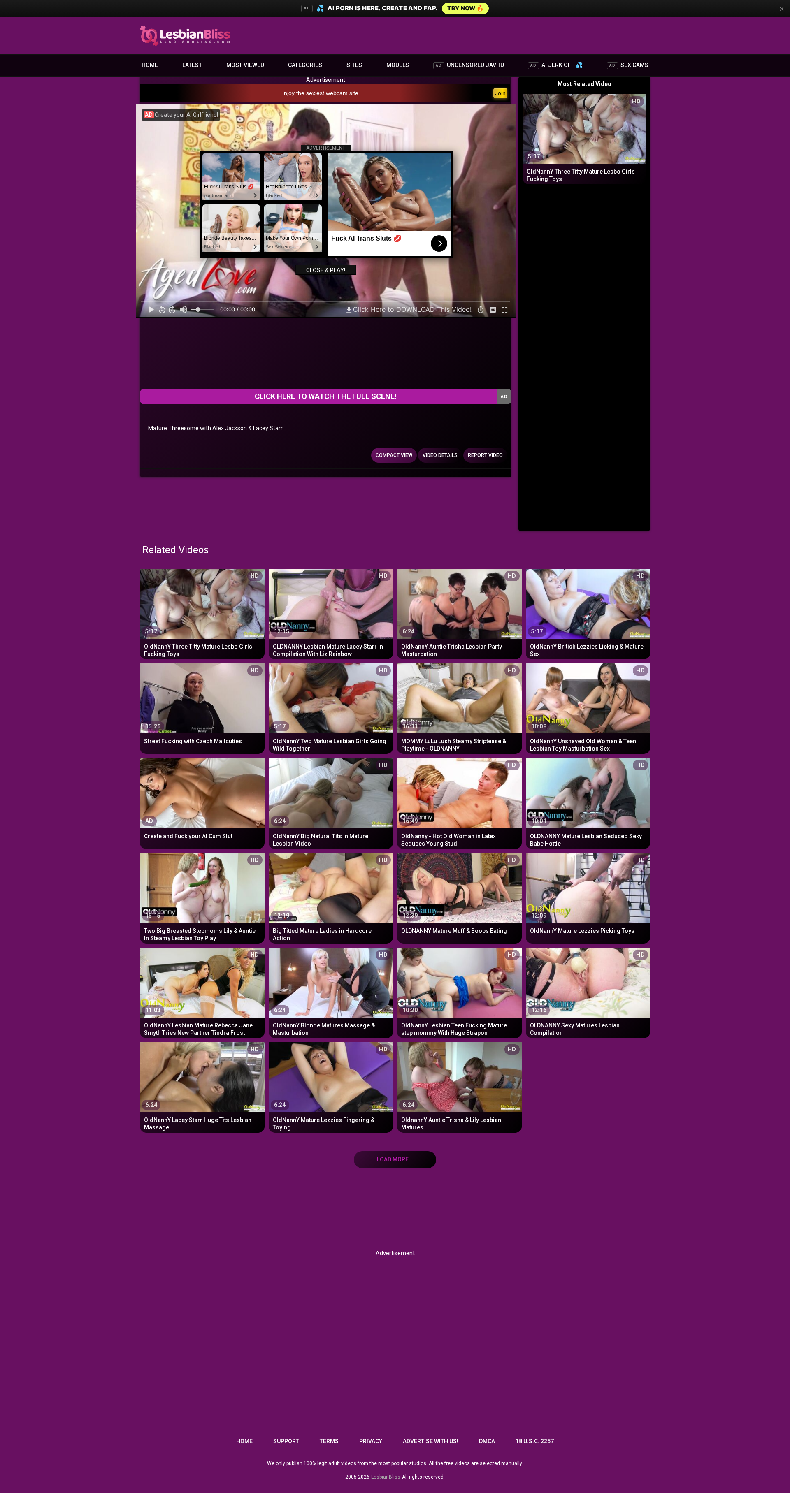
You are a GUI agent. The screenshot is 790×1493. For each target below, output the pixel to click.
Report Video (485, 455)
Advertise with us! (430, 1441)
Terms (329, 1441)
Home (150, 65)
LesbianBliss (385, 1477)
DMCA (487, 1441)
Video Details (440, 455)
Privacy (370, 1441)
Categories (305, 65)
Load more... (395, 1159)
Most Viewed (245, 65)
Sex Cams (628, 65)
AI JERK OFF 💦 (556, 65)
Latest (192, 65)
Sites (354, 65)
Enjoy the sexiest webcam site (319, 93)
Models (397, 65)
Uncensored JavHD (470, 65)
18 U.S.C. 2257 (535, 1441)
